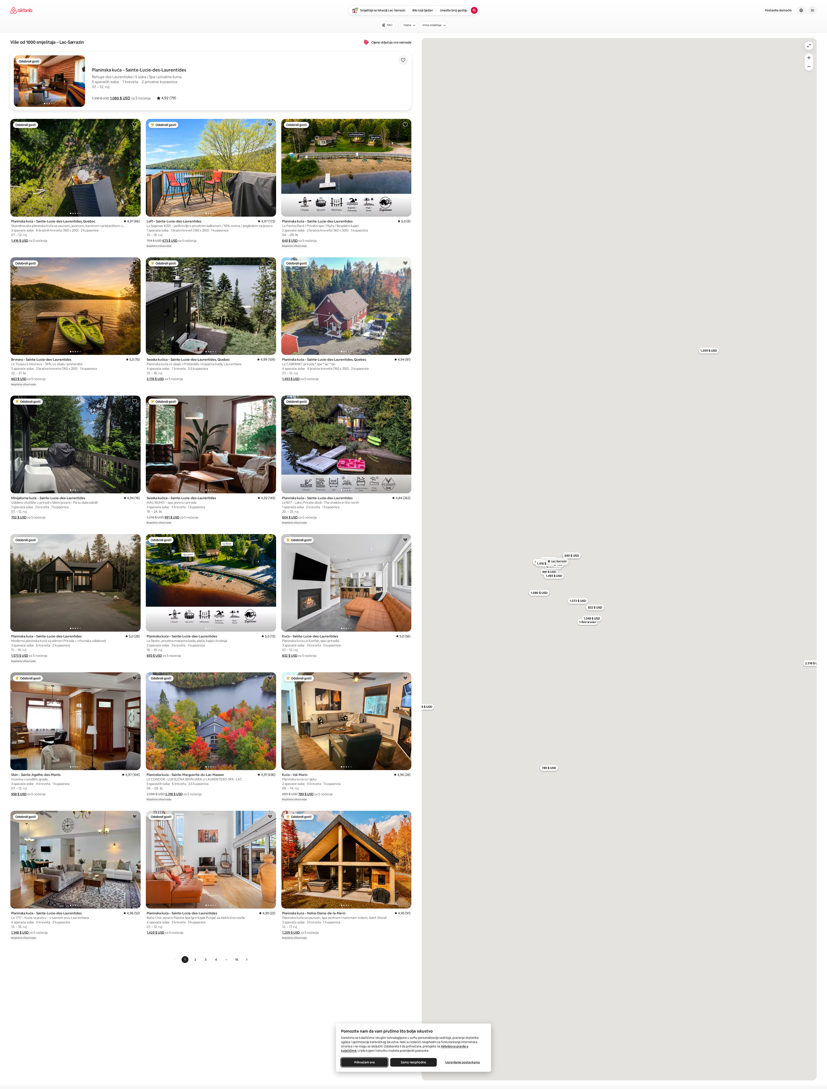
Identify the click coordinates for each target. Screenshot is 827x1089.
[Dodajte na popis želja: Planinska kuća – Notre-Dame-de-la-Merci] (405, 816)
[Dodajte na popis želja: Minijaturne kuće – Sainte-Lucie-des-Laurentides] (134, 401)
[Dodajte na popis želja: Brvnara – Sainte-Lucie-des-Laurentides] (134, 262)
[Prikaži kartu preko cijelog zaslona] (809, 45)
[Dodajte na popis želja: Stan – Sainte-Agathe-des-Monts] (134, 677)
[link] (175, 959)
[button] (120, 98)
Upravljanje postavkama (462, 1062)
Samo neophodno (413, 1062)
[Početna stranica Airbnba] (21, 10)
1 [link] (185, 960)
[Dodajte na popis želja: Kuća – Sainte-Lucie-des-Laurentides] (405, 539)
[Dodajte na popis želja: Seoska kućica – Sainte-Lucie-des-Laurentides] (270, 401)
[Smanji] (809, 66)
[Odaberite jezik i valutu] (801, 10)
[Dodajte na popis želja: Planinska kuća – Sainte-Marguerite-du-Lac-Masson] (270, 677)
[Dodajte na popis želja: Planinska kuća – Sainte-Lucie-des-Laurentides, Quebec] (134, 124)
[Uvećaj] (809, 57)
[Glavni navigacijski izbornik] (812, 10)
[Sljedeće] (246, 959)
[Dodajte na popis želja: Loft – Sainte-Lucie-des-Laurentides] (270, 124)
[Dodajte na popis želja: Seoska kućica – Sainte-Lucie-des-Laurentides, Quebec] (270, 262)
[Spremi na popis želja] (403, 60)
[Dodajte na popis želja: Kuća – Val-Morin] (405, 677)
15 (236, 960)
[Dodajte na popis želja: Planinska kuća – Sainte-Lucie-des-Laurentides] (405, 124)
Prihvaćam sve (364, 1062)
